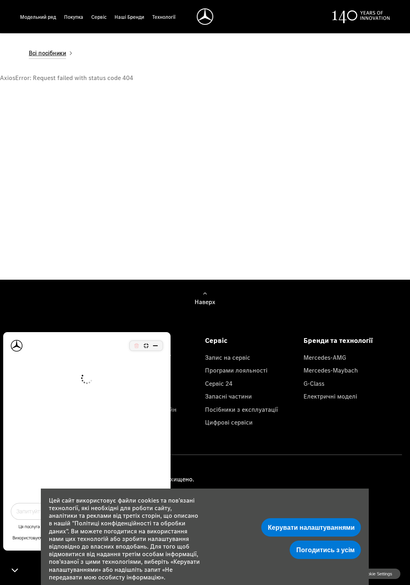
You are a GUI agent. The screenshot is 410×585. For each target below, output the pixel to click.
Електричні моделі (330, 396)
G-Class (313, 383)
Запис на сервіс (227, 357)
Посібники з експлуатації (241, 409)
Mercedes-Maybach (330, 370)
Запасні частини (228, 396)
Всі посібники (47, 53)
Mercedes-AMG (324, 357)
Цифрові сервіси (229, 422)
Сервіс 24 (219, 383)
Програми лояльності (236, 370)
